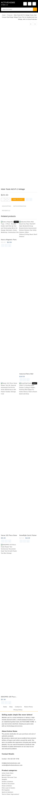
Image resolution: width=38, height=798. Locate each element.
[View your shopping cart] (34, 4)
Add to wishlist (30, 199)
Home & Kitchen (7, 786)
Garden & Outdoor (7, 781)
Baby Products (6, 775)
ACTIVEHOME (8, 2)
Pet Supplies (6, 790)
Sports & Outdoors (7, 792)
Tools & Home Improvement (10, 794)
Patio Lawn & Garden (8, 788)
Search (35, 9)
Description (6, 206)
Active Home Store (7, 773)
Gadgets (4, 779)
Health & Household (8, 783)
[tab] (6, 206)
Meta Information (19, 206)
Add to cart (18, 199)
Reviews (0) (6, 210)
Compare (27, 199)
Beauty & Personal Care (9, 777)
